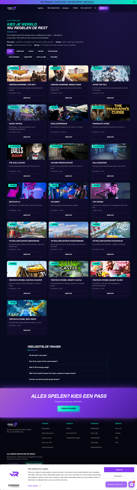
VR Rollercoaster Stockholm (107, 241)
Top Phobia (97, 202)
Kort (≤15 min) (41, 57)
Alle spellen (46, 428)
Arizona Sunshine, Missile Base (66, 85)
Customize (118, 476)
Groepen (65, 8)
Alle (10, 51)
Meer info (26, 98)
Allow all (119, 470)
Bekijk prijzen (68, 408)
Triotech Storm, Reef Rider (22, 319)
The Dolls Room (17, 163)
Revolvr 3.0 (14, 202)
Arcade (40, 51)
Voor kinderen (14, 57)
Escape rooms (47, 438)
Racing (30, 51)
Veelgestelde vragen (73, 438)
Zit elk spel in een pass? (38, 355)
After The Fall (99, 85)
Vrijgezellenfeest (96, 447)
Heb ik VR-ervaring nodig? (39, 367)
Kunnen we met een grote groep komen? (44, 379)
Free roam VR (47, 442)
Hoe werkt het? (86, 8)
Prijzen (75, 8)
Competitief (28, 57)
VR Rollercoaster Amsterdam (24, 241)
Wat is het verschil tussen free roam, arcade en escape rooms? (52, 373)
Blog (116, 438)
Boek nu (104, 8)
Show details (33, 486)
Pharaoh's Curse (100, 124)
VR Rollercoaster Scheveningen (67, 241)
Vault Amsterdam (47, 447)
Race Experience (54, 8)
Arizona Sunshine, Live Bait (22, 85)
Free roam (20, 51)
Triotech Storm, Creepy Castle (66, 280)
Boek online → (89, 2)
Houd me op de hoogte (34, 464)
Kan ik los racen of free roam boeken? (43, 361)
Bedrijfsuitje (95, 428)
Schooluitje (94, 442)
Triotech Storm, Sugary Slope (107, 280)
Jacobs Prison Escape (61, 163)
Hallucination (99, 163)
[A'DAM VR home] (11, 8)
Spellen (40, 8)
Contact (117, 433)
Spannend (53, 57)
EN (95, 8)
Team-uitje (94, 433)
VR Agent (55, 202)
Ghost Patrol (15, 124)
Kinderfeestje (95, 438)
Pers (116, 442)
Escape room (52, 51)
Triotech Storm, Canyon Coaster (25, 280)
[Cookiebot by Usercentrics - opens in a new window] (13, 485)
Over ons (118, 428)
